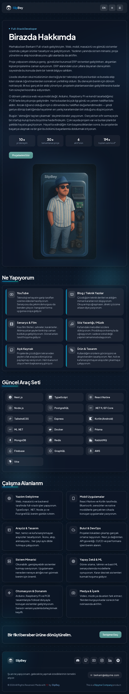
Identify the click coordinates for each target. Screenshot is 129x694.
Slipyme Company (103, 685)
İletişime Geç (110, 634)
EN (103, 7)
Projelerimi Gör (21, 155)
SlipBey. (56, 685)
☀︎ (112, 7)
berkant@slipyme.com (104, 675)
